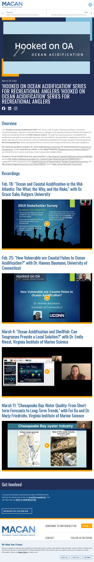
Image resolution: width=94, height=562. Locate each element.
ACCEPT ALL (76, 557)
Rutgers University (52, 147)
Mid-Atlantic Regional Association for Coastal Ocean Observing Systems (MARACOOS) (44, 159)
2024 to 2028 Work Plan (26, 500)
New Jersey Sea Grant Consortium (67, 164)
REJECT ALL (65, 557)
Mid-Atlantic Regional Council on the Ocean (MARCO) (24, 164)
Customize (87, 557)
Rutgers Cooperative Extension (75, 161)
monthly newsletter (37, 497)
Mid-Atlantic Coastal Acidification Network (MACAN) (70, 156)
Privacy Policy (23, 552)
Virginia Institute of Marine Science (73, 149)
